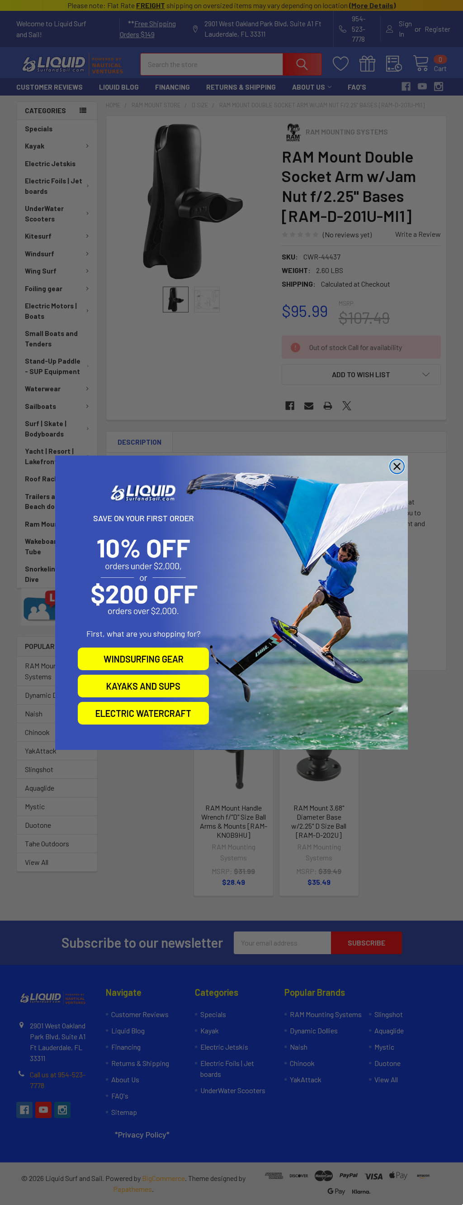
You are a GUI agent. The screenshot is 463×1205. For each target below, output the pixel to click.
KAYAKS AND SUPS (143, 686)
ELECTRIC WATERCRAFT (143, 713)
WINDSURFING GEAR (144, 658)
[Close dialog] (397, 466)
